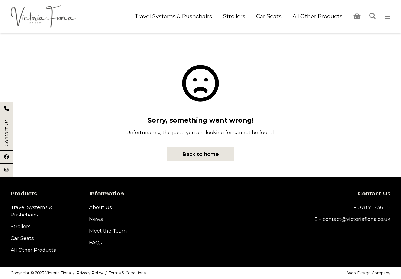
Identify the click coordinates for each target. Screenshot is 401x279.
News (96, 219)
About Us (100, 207)
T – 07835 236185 (369, 207)
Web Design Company (368, 273)
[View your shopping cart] (357, 16)
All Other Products (317, 16)
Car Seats (269, 16)
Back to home (200, 154)
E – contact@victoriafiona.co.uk (352, 219)
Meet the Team (108, 231)
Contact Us (7, 133)
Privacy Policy (90, 273)
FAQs (95, 243)
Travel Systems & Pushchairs (173, 16)
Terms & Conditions (127, 273)
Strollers (234, 16)
